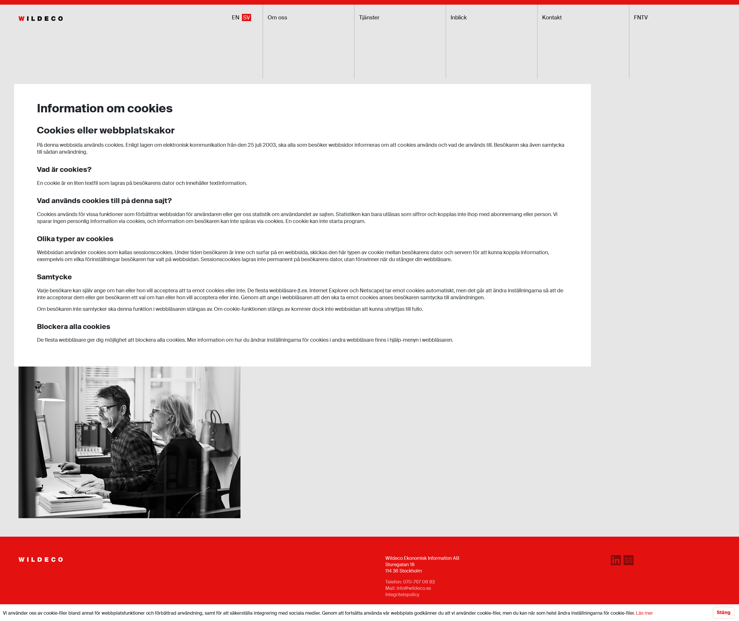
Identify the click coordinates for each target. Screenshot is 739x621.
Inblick (459, 17)
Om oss (277, 17)
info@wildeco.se (414, 588)
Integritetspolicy (402, 595)
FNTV (641, 17)
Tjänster (369, 17)
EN (235, 17)
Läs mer (644, 613)
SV (246, 17)
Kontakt (552, 17)
